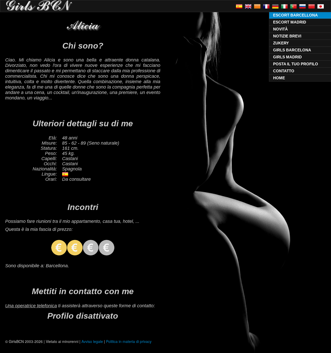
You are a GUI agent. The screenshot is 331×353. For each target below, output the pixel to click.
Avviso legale (92, 341)
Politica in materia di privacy (129, 341)
